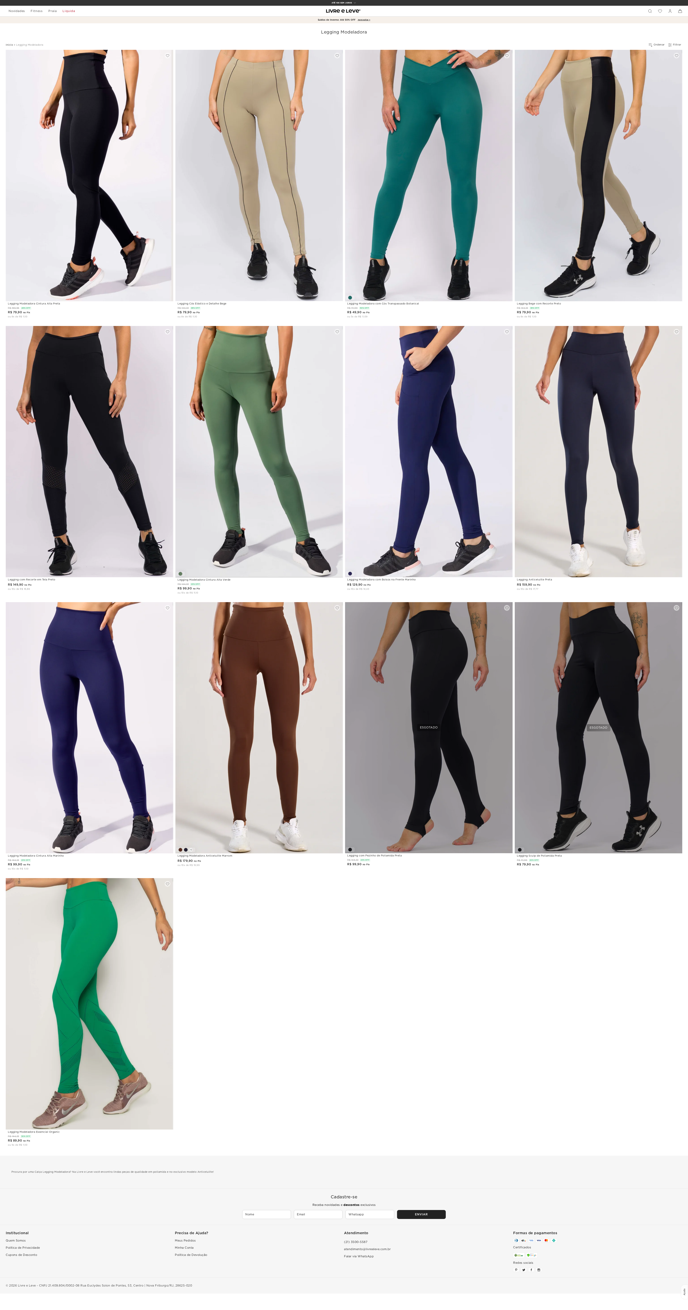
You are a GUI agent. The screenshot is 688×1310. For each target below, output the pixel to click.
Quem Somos (16, 1240)
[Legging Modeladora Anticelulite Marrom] (180, 850)
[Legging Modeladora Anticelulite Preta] (186, 850)
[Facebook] (531, 1270)
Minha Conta (184, 1247)
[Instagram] (539, 1270)
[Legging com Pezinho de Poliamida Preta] (350, 849)
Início (9, 45)
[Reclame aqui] (519, 1255)
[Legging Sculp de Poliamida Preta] (520, 850)
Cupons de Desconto (21, 1255)
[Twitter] (524, 1270)
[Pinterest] (516, 1270)
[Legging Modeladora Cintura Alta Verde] (180, 574)
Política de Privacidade (23, 1247)
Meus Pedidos (185, 1240)
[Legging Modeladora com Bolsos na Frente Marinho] (350, 573)
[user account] (670, 11)
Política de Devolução (191, 1255)
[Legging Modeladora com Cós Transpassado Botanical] (350, 297)
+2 (191, 850)
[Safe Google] (532, 1255)
